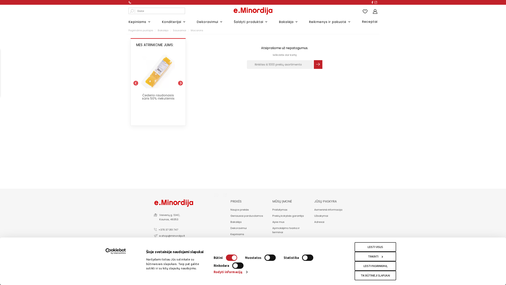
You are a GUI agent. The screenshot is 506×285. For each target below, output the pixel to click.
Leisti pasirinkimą (375, 266)
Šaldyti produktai (251, 22)
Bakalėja (288, 22)
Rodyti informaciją (228, 272)
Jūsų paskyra (325, 201)
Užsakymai (321, 216)
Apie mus (278, 222)
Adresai (319, 222)
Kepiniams (139, 22)
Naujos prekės (239, 210)
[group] (158, 81)
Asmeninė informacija (328, 210)
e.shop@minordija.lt (172, 236)
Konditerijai (174, 22)
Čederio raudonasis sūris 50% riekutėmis (158, 96)
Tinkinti (373, 256)
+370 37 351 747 (168, 230)
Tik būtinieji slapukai (375, 275)
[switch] (270, 258)
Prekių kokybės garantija (288, 216)
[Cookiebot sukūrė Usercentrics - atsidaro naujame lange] (115, 251)
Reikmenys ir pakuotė (330, 22)
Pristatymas (279, 210)
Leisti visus (375, 247)
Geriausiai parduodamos (246, 216)
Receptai (370, 21)
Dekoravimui (210, 22)
